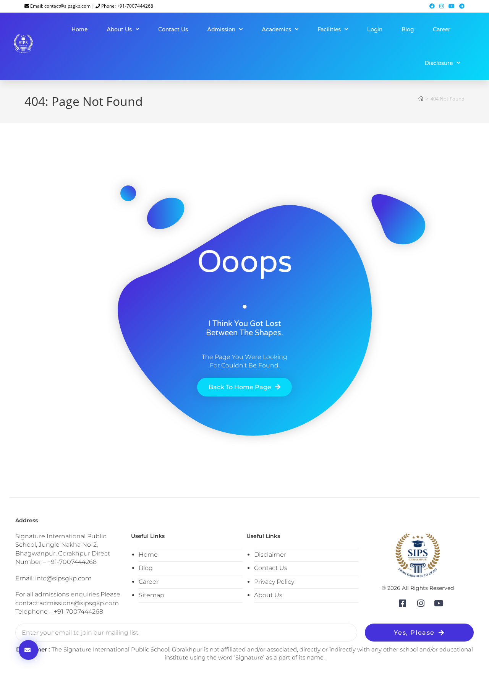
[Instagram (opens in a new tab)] (441, 6)
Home (79, 29)
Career (441, 29)
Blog (408, 29)
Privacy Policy (274, 581)
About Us (119, 29)
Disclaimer (270, 554)
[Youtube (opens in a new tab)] (451, 6)
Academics (276, 29)
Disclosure (439, 63)
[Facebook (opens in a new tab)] (432, 6)
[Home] (420, 98)
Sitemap (151, 595)
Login (374, 29)
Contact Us (173, 29)
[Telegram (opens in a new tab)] (461, 6)
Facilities (329, 29)
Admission (221, 29)
